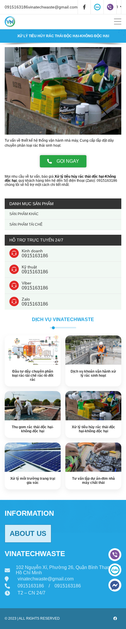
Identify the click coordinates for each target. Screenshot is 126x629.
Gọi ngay (68, 161)
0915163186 (16, 7)
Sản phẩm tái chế (25, 224)
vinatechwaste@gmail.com (53, 7)
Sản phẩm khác (24, 214)
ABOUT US (28, 533)
